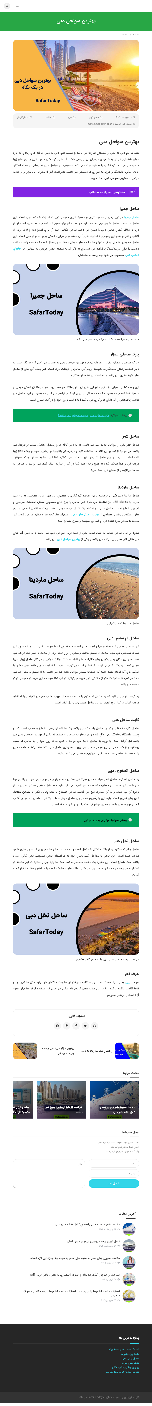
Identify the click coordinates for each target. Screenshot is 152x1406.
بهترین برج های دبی (96, 820)
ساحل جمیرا (131, 217)
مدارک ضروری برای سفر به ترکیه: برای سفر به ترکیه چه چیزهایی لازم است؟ (74, 1258)
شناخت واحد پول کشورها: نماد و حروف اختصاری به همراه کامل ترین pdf (75, 1274)
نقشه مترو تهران (130, 1363)
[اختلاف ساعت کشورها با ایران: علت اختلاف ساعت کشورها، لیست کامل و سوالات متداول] (129, 1296)
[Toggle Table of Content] (131, 192)
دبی (70, 117)
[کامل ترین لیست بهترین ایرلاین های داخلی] (129, 1245)
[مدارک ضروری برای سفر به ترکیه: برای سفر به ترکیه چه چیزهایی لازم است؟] (129, 1262)
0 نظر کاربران (22, 117)
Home (136, 34)
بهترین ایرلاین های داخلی (125, 1367)
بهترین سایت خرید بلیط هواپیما (122, 1372)
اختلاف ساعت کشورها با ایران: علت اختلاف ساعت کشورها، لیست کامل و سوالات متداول (71, 1293)
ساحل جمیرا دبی (130, 1358)
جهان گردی (94, 117)
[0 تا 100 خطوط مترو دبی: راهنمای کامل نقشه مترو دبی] (129, 1229)
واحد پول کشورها (130, 1354)
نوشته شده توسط (110, 124)
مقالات (125, 34)
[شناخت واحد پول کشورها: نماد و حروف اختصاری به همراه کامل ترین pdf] (129, 1279)
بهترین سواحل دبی (68, 539)
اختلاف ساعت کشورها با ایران (124, 1349)
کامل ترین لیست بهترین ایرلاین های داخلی (93, 1241)
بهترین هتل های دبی (85, 514)
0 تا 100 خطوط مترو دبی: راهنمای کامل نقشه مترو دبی (87, 1224)
